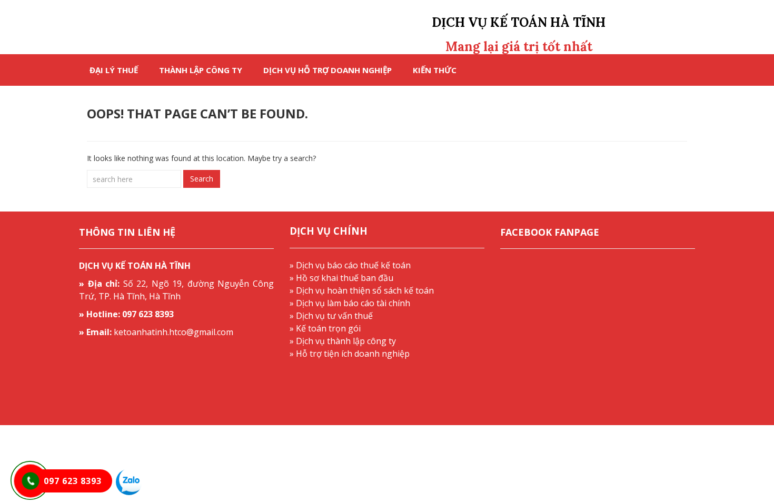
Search (201, 179)
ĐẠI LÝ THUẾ (114, 70)
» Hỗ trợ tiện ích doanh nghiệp (350, 353)
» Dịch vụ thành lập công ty (343, 341)
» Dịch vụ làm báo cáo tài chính (350, 303)
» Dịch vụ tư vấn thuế (331, 315)
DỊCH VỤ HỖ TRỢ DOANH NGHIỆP (327, 70)
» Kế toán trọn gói (325, 328)
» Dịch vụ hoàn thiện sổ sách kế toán (362, 290)
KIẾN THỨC (435, 70)
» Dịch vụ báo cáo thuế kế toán (350, 265)
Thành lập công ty (200, 70)
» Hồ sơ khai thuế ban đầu (341, 278)
